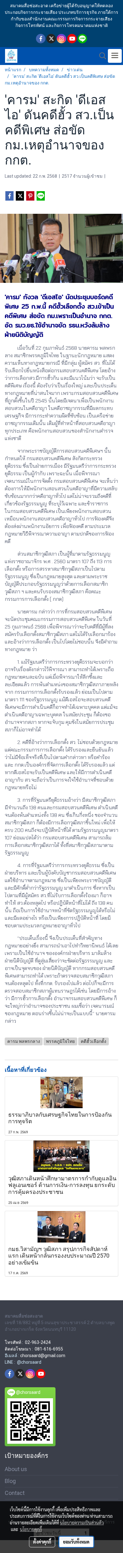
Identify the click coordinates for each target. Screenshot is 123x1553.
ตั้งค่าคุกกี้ (42, 1542)
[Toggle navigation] (115, 56)
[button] (100, 55)
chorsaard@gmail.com (42, 1355)
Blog (10, 1481)
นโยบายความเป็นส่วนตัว (82, 1522)
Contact (15, 1493)
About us (16, 1469)
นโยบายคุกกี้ (31, 1529)
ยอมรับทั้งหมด (76, 1542)
